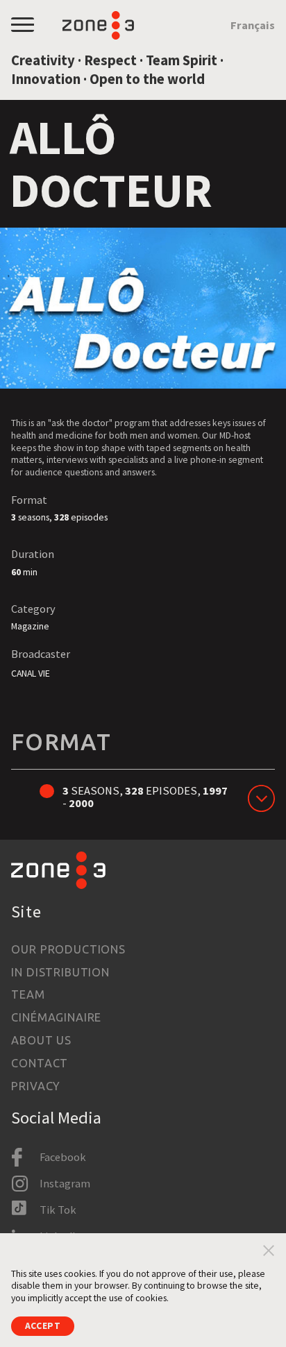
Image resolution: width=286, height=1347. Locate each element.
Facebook (63, 1157)
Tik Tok (58, 1210)
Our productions (68, 949)
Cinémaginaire (56, 1017)
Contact (39, 1063)
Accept (43, 1325)
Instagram (65, 1183)
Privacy (35, 1086)
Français (252, 25)
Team (27, 994)
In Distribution (60, 972)
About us (41, 1040)
